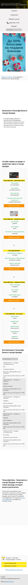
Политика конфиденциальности (10, 578)
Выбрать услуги (14, 19)
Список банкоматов (10, 563)
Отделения (14, 15)
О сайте (3, 577)
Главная (14, 11)
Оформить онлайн (14, 206)
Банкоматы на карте (10, 566)
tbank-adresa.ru (9, 581)
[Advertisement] (14, 94)
